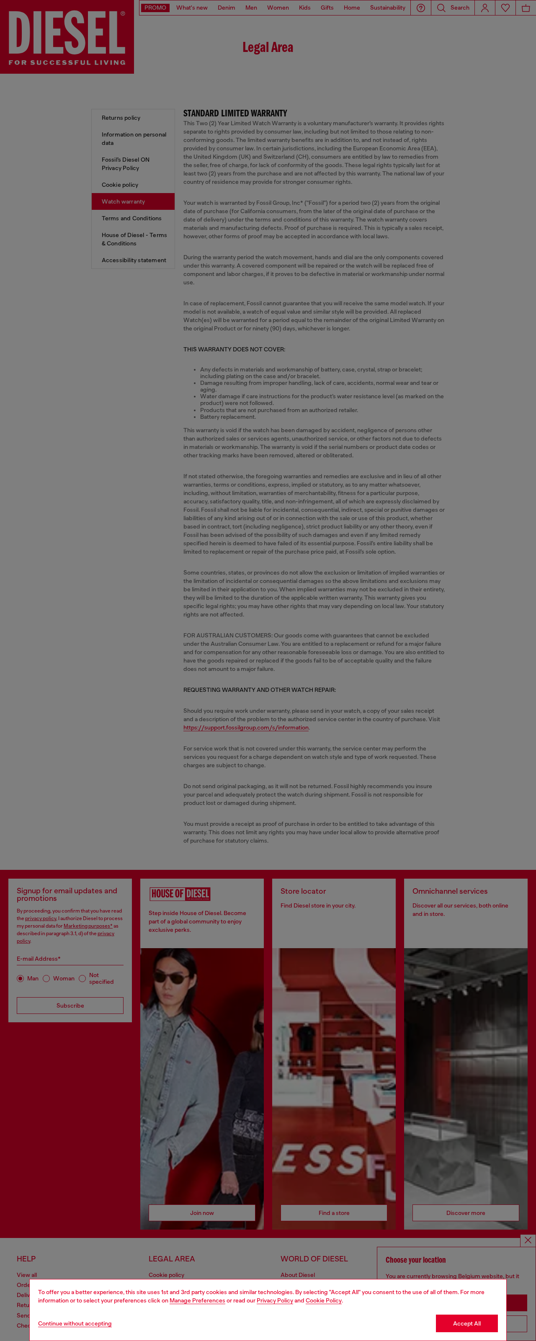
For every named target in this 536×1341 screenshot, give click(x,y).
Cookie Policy (324, 1300)
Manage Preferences (197, 1300)
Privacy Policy (275, 1300)
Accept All (467, 1323)
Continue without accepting (75, 1323)
